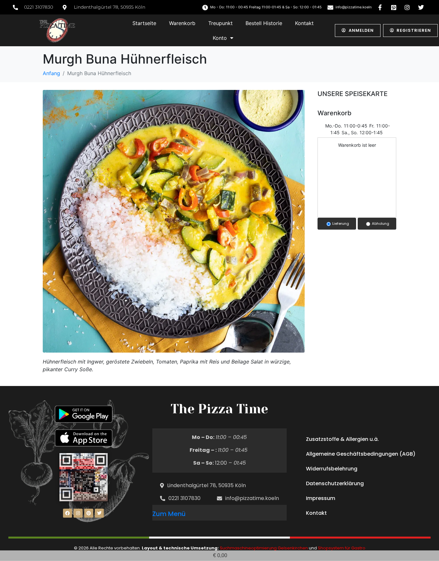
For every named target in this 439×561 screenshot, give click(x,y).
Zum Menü (169, 513)
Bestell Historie (264, 23)
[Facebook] (67, 513)
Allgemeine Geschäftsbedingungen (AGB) (361, 454)
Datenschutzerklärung (335, 483)
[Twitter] (99, 513)
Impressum (320, 498)
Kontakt (304, 23)
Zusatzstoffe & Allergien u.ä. (342, 439)
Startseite (144, 23)
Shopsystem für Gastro (341, 548)
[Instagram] (78, 513)
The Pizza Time (219, 408)
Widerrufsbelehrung (331, 468)
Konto (220, 38)
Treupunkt (220, 23)
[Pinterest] (88, 513)
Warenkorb (182, 23)
